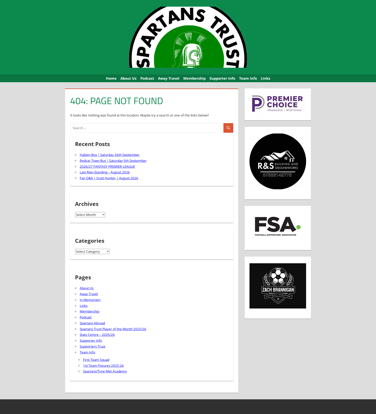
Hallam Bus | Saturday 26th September (110, 154)
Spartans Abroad (92, 323)
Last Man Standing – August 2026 (105, 172)
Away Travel (168, 78)
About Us (128, 78)
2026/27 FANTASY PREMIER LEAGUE (107, 166)
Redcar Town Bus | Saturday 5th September (113, 160)
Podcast (147, 78)
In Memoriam (90, 300)
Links (265, 78)
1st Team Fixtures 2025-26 (103, 365)
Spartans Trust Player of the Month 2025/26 (113, 329)
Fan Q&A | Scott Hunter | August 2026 (109, 178)
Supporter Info (222, 78)
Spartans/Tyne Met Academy (105, 371)
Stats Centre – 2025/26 (97, 334)
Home (111, 78)
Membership (194, 78)
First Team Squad (96, 359)
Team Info (248, 78)
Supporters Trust (92, 346)
